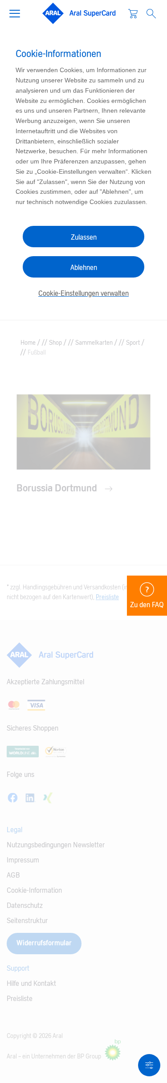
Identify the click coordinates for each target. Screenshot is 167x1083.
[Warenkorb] (133, 13)
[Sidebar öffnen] (149, 1065)
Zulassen (84, 237)
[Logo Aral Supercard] (79, 13)
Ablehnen (83, 267)
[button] (18, 12)
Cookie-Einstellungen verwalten (83, 293)
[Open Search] (151, 13)
